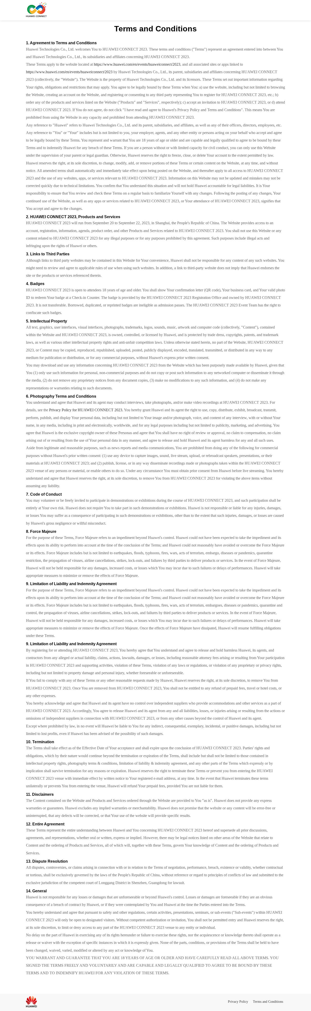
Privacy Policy (238, 1001)
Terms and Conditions (268, 1001)
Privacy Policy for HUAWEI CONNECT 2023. (86, 410)
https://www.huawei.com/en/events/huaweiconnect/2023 (137, 64)
